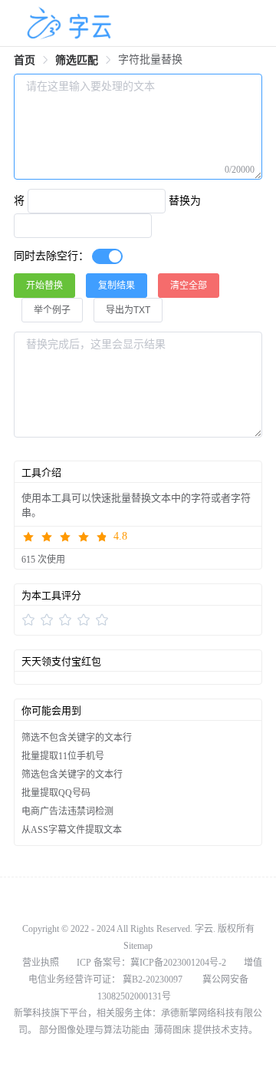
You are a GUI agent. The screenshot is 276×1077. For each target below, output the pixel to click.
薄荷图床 (171, 1030)
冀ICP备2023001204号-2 (178, 962)
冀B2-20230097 (152, 979)
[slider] (138, 537)
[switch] (107, 256)
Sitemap (138, 945)
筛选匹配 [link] (76, 60)
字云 (204, 928)
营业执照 (40, 962)
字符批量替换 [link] (150, 59)
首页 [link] (24, 60)
